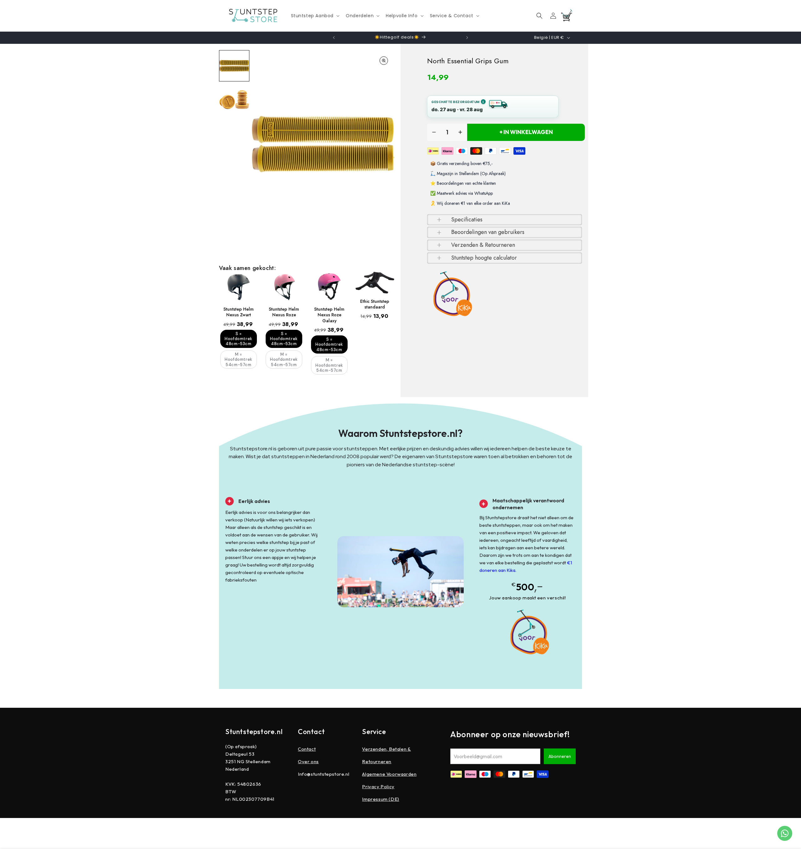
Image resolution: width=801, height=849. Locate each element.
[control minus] (434, 132)
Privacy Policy (378, 786)
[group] (234, 65)
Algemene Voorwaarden (389, 774)
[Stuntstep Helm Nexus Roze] (284, 286)
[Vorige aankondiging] (334, 38)
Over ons (308, 761)
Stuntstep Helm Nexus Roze (284, 312)
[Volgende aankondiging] (467, 38)
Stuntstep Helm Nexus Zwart (238, 312)
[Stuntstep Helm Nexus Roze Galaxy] (329, 286)
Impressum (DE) (380, 799)
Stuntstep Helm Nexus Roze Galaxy (329, 315)
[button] (314, 15)
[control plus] (460, 132)
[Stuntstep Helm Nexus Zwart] (238, 286)
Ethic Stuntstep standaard (374, 304)
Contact (307, 749)
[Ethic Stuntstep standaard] (374, 282)
